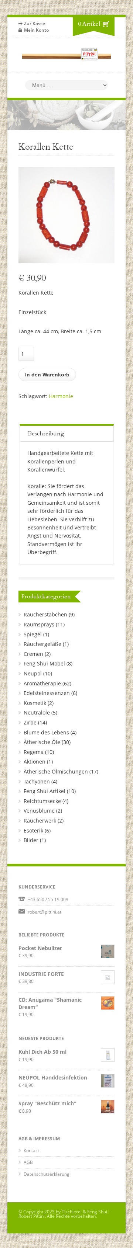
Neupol (33, 673)
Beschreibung (46, 434)
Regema (34, 751)
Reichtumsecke (42, 800)
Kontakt (31, 1150)
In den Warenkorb (47, 375)
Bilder (31, 840)
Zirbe (30, 722)
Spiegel (33, 634)
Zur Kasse (34, 23)
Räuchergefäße (42, 643)
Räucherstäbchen (45, 614)
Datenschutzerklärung (46, 1174)
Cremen (33, 653)
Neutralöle (37, 712)
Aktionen (34, 761)
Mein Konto (36, 30)
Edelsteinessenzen (47, 692)
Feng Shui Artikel (44, 791)
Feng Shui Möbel (44, 663)
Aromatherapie (42, 683)
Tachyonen (37, 781)
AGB (28, 1162)
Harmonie (61, 396)
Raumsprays (39, 624)
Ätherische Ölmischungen (56, 771)
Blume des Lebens (46, 732)
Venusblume (39, 810)
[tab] (67, 433)
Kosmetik (35, 702)
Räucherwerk (40, 820)
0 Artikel (89, 24)
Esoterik (33, 830)
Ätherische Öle (42, 741)
